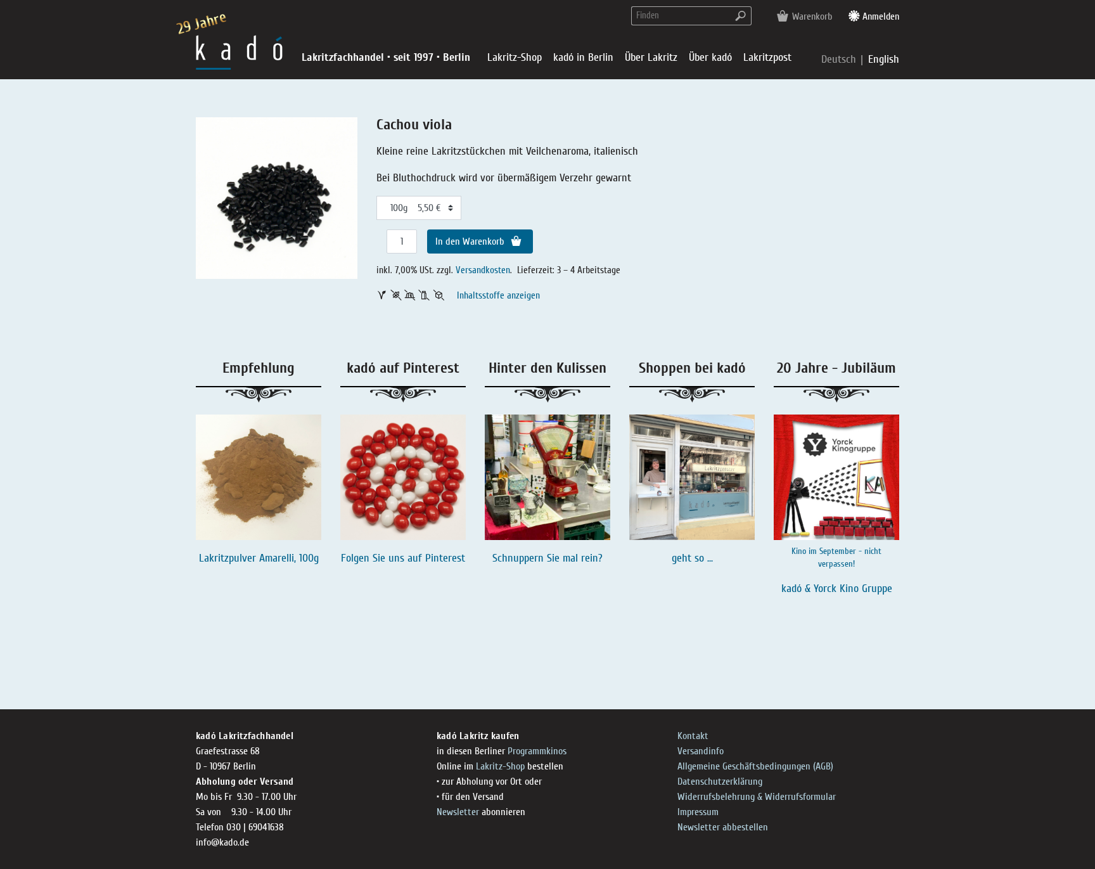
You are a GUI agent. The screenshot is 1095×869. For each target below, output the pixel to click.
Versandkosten (483, 270)
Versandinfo (700, 751)
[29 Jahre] (239, 51)
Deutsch (840, 59)
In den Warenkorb (471, 241)
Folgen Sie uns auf (383, 558)
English (883, 59)
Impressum (698, 812)
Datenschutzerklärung (719, 781)
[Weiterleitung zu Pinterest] (403, 477)
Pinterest (445, 558)
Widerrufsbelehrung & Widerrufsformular (756, 796)
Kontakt (692, 736)
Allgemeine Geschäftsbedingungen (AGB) (755, 766)
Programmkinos (537, 751)
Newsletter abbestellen (722, 827)
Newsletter (458, 812)
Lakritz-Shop (500, 766)
